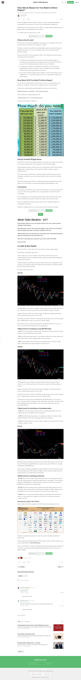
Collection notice (49, 671)
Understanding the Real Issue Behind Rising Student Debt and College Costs (33, 635)
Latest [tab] (22, 621)
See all (20, 651)
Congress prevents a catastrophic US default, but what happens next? (32, 644)
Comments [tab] (20, 575)
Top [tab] (19, 621)
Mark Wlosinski (26, 628)
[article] (40, 628)
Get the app (46, 674)
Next (59, 566)
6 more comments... (21, 615)
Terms (43, 671)
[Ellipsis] (63, 588)
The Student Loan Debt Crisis (26, 634)
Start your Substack (37, 674)
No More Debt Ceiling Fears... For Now (28, 643)
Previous (22, 566)
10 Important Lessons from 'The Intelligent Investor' (33, 625)
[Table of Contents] (1, 340)
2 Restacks (29, 557)
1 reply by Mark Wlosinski (27, 596)
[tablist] (22, 576)
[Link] (16, 40)
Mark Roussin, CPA (24, 600)
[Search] (62, 2)
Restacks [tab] (26, 575)
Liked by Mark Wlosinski (26, 589)
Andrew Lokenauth (24, 587)
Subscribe (70, 2)
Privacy (40, 671)
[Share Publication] (65, 2)
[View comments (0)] (29, 648)
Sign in (77, 2)
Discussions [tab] (27, 621)
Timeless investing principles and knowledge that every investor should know (34, 627)
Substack (34, 677)
